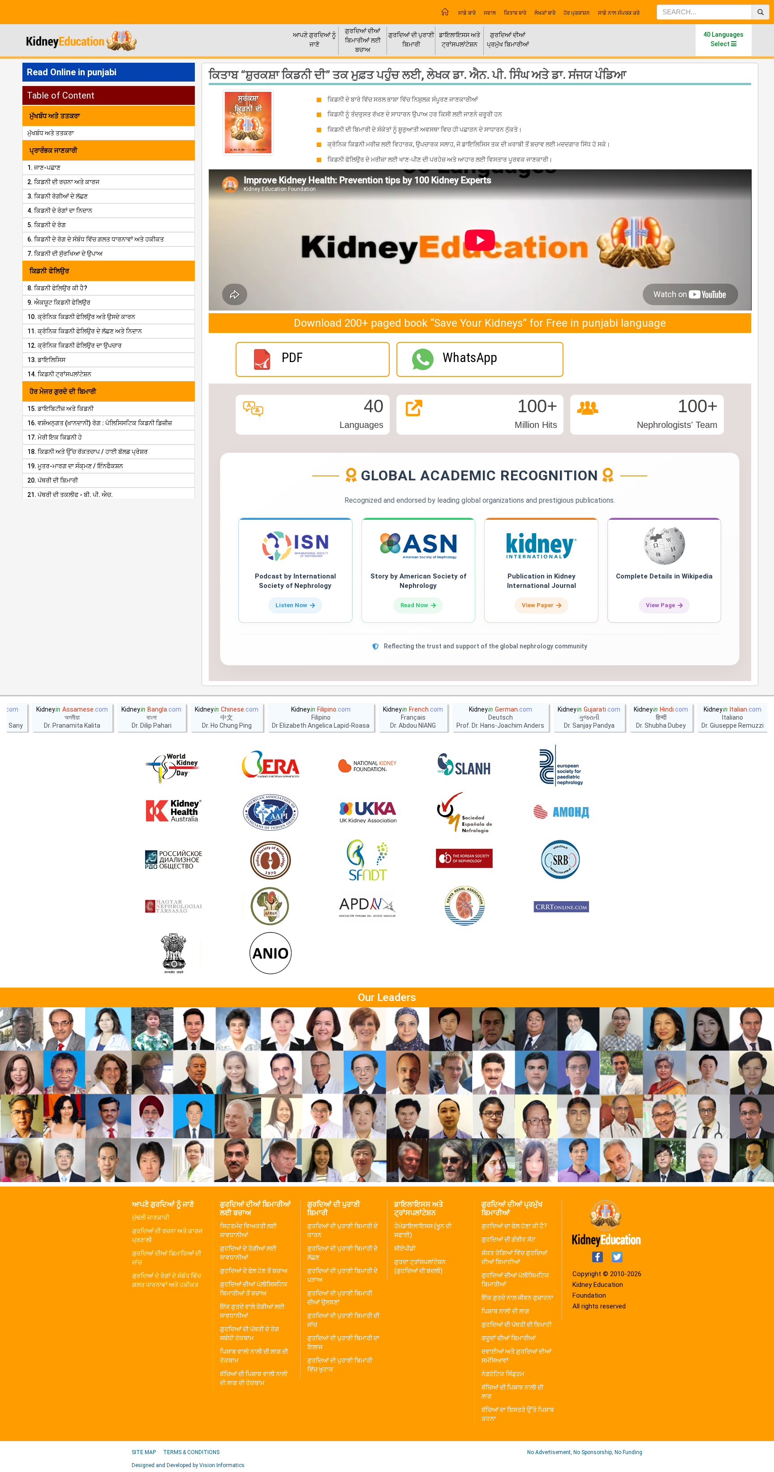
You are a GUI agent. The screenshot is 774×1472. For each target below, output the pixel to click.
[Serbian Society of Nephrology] (561, 859)
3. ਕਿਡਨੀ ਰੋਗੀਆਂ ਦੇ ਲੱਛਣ (57, 196)
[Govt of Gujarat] (173, 954)
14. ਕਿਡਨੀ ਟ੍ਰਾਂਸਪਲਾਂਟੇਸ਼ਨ (59, 374)
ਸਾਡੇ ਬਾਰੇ (467, 13)
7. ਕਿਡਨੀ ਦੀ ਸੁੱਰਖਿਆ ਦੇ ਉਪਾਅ (65, 253)
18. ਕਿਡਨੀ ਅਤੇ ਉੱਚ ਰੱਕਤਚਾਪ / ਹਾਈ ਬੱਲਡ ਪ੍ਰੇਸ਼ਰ (87, 451)
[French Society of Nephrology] (367, 859)
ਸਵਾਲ (490, 13)
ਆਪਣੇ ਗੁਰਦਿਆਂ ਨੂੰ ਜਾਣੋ (314, 39)
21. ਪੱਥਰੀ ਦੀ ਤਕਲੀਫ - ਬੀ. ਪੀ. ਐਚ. (70, 494)
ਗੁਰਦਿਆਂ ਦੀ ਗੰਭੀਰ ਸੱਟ (508, 1239)
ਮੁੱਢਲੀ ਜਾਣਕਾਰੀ (150, 1217)
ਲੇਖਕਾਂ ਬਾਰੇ (544, 13)
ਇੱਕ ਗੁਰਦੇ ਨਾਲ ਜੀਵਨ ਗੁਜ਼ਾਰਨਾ (517, 1297)
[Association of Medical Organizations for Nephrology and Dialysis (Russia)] (561, 812)
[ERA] (270, 765)
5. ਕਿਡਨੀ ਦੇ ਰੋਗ (46, 225)
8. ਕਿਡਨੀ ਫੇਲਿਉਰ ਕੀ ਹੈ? (57, 288)
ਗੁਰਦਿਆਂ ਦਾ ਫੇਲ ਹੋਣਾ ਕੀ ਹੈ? (514, 1226)
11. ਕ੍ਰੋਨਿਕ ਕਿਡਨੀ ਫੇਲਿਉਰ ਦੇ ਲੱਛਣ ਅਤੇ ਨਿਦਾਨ (84, 331)
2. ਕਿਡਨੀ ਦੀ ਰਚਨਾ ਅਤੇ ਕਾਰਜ (63, 182)
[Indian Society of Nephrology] (270, 859)
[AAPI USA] (270, 812)
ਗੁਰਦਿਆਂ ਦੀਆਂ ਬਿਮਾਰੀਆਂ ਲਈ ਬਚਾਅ (363, 40)
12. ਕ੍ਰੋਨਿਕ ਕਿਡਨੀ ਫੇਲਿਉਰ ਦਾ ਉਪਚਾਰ (74, 345)
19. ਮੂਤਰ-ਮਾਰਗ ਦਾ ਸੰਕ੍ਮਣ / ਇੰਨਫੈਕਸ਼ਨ (75, 466)
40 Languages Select (723, 39)
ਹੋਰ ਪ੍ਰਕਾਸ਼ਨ (576, 13)
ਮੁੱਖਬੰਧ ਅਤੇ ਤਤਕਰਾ (50, 133)
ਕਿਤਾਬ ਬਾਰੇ (515, 13)
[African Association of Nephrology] (270, 907)
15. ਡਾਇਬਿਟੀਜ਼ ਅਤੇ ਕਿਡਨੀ (60, 408)
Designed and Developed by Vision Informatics (188, 1465)
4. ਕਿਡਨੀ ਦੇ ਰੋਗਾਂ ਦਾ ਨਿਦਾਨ (59, 210)
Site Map (144, 1452)
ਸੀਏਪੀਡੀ (405, 1248)
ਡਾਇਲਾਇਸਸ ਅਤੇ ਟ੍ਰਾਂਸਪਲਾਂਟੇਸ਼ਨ (459, 39)
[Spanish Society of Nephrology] (464, 812)
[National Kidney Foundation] (367, 765)
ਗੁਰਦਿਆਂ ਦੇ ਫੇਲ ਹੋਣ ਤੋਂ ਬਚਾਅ (254, 1270)
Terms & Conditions (191, 1452)
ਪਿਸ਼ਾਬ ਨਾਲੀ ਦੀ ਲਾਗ (505, 1311)
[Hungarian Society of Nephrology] (173, 907)
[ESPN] (561, 765)
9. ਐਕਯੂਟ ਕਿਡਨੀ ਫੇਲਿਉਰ (58, 302)
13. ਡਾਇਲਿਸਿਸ (46, 359)
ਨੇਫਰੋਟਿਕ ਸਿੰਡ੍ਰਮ (503, 1373)
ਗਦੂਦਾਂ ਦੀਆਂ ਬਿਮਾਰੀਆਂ (509, 1338)
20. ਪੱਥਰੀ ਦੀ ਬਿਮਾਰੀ (52, 480)
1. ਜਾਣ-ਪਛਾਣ (43, 167)
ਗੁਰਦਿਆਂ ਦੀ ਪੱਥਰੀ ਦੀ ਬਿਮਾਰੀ (517, 1324)
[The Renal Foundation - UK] (367, 812)
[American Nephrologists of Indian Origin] (270, 954)
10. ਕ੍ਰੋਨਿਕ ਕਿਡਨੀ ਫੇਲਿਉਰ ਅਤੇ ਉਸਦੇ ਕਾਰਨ (81, 316)
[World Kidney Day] (173, 765)
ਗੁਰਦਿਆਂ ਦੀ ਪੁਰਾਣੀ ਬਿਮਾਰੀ (411, 39)
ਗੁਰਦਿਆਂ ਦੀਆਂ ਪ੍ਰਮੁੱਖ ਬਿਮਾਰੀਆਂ (508, 39)
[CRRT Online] (561, 907)
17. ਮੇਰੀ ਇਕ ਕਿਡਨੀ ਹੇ (54, 437)
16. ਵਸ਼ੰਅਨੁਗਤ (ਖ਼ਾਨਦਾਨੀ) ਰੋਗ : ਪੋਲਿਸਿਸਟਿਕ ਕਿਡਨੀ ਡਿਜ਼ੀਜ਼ (99, 423)
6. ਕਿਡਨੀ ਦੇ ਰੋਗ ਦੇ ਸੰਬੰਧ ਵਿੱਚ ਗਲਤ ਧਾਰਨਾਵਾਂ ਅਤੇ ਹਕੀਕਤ (95, 239)
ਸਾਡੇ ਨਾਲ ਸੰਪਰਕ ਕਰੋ (619, 13)
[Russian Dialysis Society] (173, 859)
